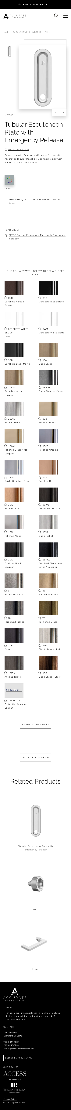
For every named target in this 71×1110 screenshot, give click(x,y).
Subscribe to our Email (18, 1058)
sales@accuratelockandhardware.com (19, 1049)
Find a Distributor (35, 4)
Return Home (14, 994)
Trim (47, 32)
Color (8, 188)
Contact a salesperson (35, 757)
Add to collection (18, 149)
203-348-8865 (12, 1042)
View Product (35, 832)
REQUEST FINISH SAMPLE (35, 725)
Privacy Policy (10, 1099)
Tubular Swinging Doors (27, 32)
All (7, 32)
